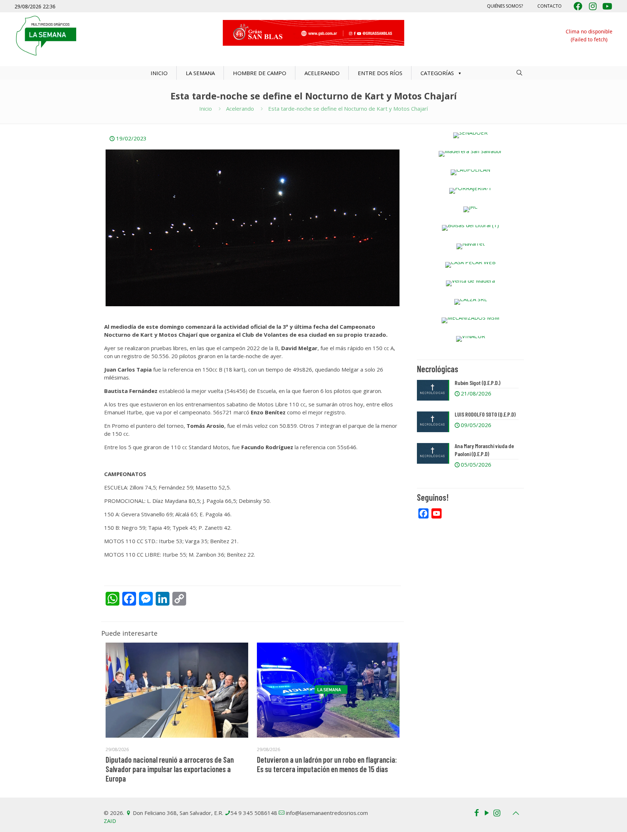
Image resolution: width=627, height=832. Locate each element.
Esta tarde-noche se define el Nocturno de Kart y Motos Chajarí (348, 108)
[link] (470, 135)
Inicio (205, 108)
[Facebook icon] (476, 812)
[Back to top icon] (515, 813)
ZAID (110, 820)
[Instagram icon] (497, 812)
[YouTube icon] (487, 812)
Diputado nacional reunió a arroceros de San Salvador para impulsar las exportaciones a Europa (170, 769)
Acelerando (240, 108)
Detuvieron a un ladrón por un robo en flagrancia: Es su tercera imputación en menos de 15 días (327, 764)
